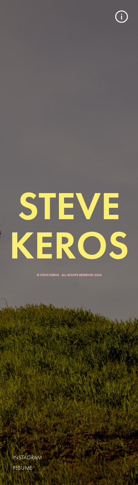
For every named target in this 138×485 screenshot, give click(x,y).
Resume (22, 467)
